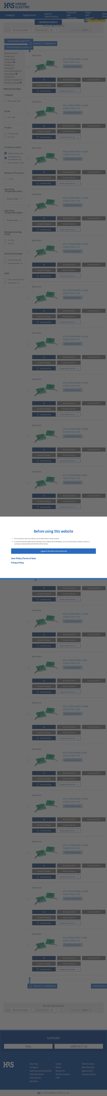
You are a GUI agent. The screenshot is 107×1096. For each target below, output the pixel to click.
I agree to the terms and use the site (53, 551)
